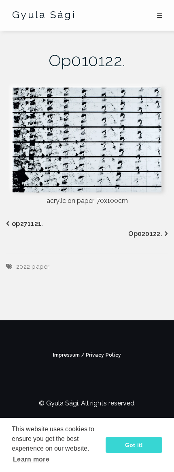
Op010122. (87, 60)
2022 (23, 266)
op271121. (27, 224)
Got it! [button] (134, 445)
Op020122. (145, 234)
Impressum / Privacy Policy (87, 355)
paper (41, 266)
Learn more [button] (31, 459)
